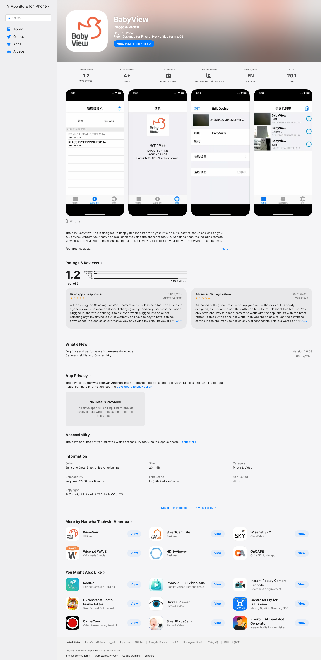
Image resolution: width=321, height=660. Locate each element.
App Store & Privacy (106, 656)
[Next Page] (317, 308)
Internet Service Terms (78, 656)
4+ (235, 481)
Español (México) (95, 642)
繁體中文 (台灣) (232, 642)
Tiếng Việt (213, 642)
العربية (112, 642)
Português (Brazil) (193, 642)
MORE (178, 321)
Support (149, 656)
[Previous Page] (61, 308)
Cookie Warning (131, 656)
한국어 (175, 642)
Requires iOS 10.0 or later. (83, 481)
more (224, 248)
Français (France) (158, 642)
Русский (125, 642)
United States (73, 642)
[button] (28, 29)
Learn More (188, 442)
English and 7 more (162, 481)
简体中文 (139, 642)
